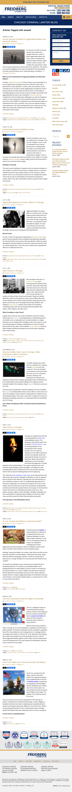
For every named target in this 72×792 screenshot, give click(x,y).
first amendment (30, 652)
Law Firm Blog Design (61, 785)
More (68, 17)
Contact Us (46, 761)
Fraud (55, 118)
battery (33, 119)
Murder (56, 95)
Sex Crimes (57, 91)
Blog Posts (55, 761)
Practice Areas (30, 17)
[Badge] (37, 745)
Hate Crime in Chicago (12, 427)
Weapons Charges (59, 108)
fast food (13, 723)
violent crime (18, 342)
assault (29, 119)
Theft (55, 105)
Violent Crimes (23, 338)
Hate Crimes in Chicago (13, 271)
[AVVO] (68, 70)
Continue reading (8, 114)
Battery (35, 189)
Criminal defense (12, 338)
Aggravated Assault (13, 118)
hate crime (10, 342)
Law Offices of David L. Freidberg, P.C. (23, 785)
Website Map (37, 761)
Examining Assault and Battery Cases (18, 129)
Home (3, 17)
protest (38, 652)
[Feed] (57, 74)
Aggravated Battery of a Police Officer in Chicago (23, 202)
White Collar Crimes (59, 121)
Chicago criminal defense (23, 192)
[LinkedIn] (61, 70)
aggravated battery (22, 119)
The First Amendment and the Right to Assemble (23, 599)
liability (33, 417)
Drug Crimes (57, 101)
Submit (61, 61)
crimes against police (8, 261)
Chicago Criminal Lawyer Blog (14, 9)
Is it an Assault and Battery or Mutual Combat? (22, 521)
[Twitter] (57, 70)
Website (10, 17)
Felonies (56, 111)
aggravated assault (12, 119)
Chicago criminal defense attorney (34, 259)
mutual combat (21, 589)
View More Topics (57, 124)
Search (68, 136)
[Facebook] (53, 70)
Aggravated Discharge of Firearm (37, 508)
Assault (31, 118)
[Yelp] (53, 74)
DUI (55, 88)
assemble (13, 652)
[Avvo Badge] (24, 735)
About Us (19, 17)
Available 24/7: (36, 2)
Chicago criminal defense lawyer (24, 511)
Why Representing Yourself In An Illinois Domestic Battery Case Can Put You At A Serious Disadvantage (61, 161)
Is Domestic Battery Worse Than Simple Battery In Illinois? (60, 172)
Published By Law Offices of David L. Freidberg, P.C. (58, 9)
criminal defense (42, 119)
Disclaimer (29, 761)
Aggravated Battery (23, 118)
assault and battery (37, 616)
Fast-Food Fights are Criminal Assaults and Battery (24, 662)
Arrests (55, 114)
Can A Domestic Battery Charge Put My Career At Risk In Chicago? (60, 151)
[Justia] (64, 70)
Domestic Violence (40, 118)
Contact (43, 17)
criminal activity (33, 681)
